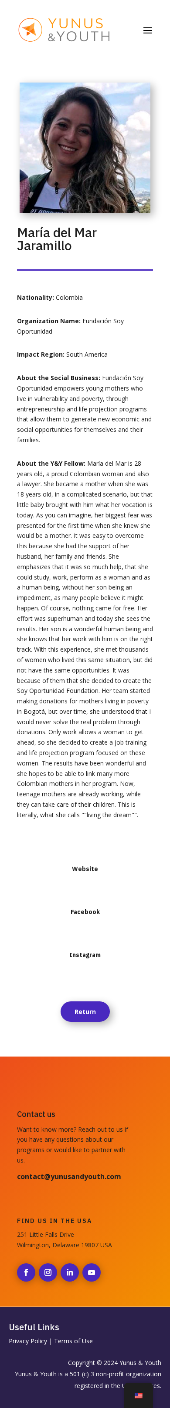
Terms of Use (73, 1341)
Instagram (85, 955)
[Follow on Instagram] (48, 1272)
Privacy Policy (28, 1341)
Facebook (85, 912)
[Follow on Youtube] (91, 1272)
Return (85, 1011)
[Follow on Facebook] (26, 1272)
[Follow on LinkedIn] (70, 1272)
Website (85, 869)
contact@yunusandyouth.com (69, 1176)
